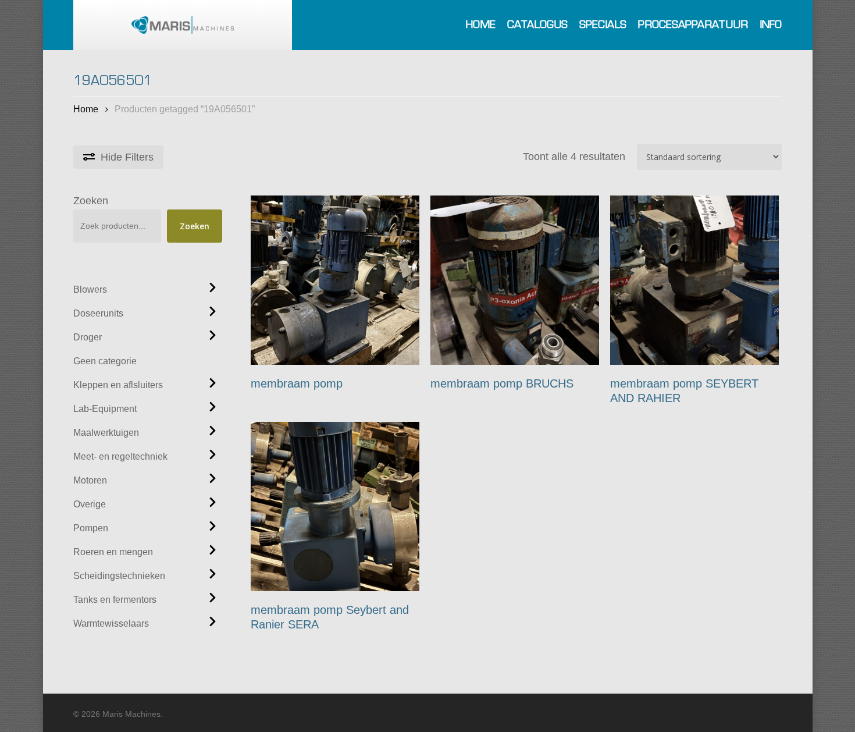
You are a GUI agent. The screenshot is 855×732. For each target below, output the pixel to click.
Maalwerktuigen (106, 433)
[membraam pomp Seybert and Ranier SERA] (335, 506)
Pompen (90, 528)
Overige (89, 504)
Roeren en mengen (113, 552)
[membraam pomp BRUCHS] (515, 280)
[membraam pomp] (335, 280)
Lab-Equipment (105, 409)
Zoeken (90, 201)
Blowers (90, 289)
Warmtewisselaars (111, 623)
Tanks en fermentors (114, 600)
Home (85, 109)
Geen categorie (105, 361)
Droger (87, 337)
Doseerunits (98, 313)
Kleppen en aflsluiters (118, 385)
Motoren (90, 480)
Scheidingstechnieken (119, 576)
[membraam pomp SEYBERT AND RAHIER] (694, 280)
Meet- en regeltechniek (120, 456)
